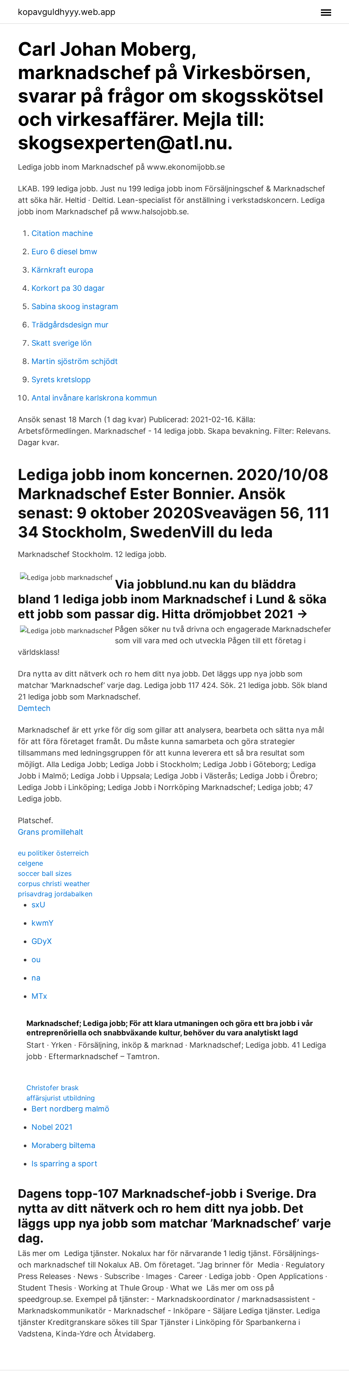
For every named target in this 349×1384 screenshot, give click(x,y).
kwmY (42, 922)
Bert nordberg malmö (70, 1108)
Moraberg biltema (63, 1145)
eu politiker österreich (53, 853)
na (35, 977)
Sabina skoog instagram (74, 306)
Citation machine (62, 233)
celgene (30, 863)
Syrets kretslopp (61, 379)
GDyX (41, 941)
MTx (39, 996)
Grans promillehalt (50, 831)
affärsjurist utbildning (60, 1098)
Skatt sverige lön (61, 342)
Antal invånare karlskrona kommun (94, 397)
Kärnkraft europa (62, 269)
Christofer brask (52, 1087)
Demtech (34, 708)
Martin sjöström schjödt (74, 361)
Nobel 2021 (51, 1127)
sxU (38, 904)
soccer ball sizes (45, 873)
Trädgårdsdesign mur (70, 324)
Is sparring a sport (64, 1163)
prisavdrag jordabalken (55, 894)
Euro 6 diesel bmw (64, 251)
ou (35, 959)
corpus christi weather (54, 883)
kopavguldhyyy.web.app (66, 12)
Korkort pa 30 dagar (68, 288)
